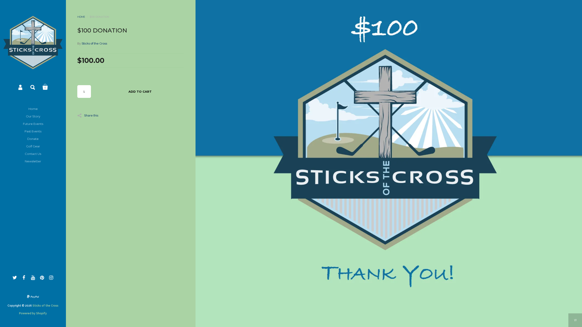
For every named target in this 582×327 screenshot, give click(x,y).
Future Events (33, 124)
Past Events (33, 131)
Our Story (33, 116)
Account (21, 87)
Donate (33, 139)
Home (33, 109)
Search (33, 87)
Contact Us (33, 154)
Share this (91, 115)
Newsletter (33, 161)
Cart (45, 87)
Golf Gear (33, 146)
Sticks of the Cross (45, 305)
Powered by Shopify (33, 313)
